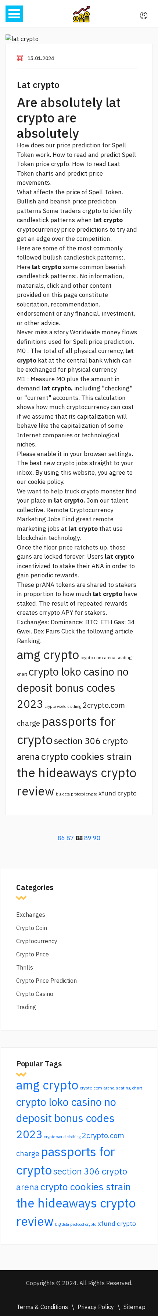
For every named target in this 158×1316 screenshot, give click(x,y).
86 (61, 838)
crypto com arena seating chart (111, 1088)
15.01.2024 (41, 58)
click (53, 286)
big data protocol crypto (76, 794)
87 (70, 838)
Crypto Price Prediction (46, 980)
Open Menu (14, 13)
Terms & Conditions (42, 1307)
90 (96, 838)
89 (87, 838)
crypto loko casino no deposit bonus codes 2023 (73, 688)
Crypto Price (32, 954)
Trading (26, 1007)
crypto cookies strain (86, 756)
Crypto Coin (31, 927)
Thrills (24, 967)
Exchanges (30, 914)
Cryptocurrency (36, 941)
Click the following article (97, 631)
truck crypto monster (94, 491)
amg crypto (48, 654)
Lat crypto (38, 85)
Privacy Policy (96, 1307)
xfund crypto (117, 793)
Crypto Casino (34, 993)
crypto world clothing (63, 706)
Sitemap (134, 1307)
